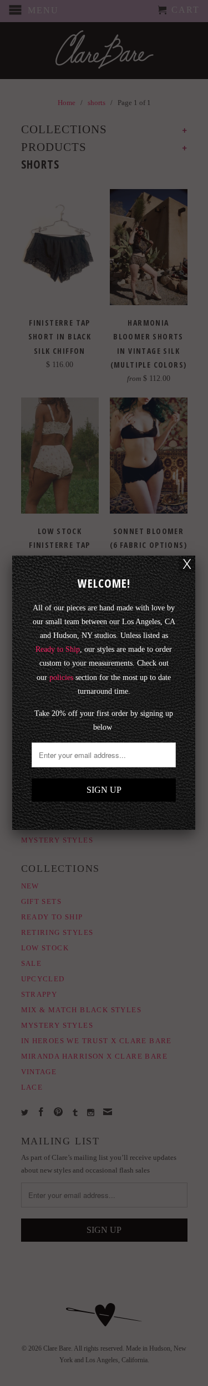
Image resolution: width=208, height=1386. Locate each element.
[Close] (187, 564)
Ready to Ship (57, 649)
